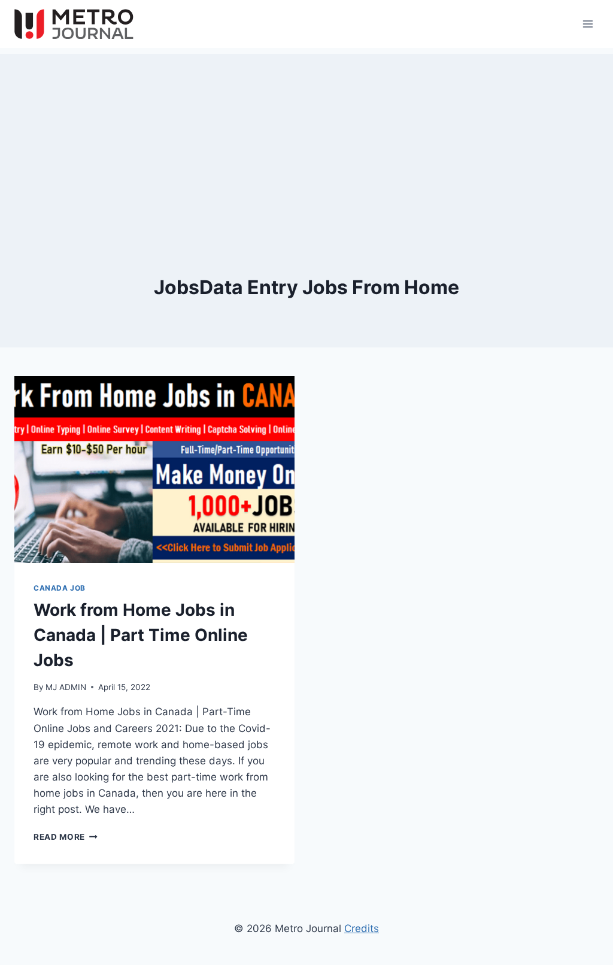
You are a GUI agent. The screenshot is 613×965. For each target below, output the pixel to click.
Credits (361, 928)
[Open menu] (587, 23)
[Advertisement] (306, 138)
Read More (66, 837)
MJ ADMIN (65, 687)
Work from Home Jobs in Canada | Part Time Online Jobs (141, 635)
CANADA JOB (60, 587)
